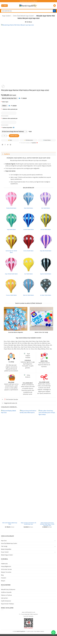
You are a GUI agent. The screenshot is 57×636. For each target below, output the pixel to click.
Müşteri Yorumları (6, 572)
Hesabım (3, 578)
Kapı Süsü (4, 540)
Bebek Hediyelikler (6, 549)
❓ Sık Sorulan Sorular (11, 399)
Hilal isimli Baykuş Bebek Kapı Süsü (9, 523)
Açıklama (7, 154)
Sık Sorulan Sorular (6, 569)
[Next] (56, 470)
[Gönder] (54, 10)
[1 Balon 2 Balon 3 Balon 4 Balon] (5, 105)
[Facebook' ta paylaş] (5, 144)
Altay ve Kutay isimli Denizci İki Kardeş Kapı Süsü (28, 523)
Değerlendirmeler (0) (10, 403)
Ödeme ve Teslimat (6, 595)
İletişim (3, 581)
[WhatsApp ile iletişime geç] (53, 632)
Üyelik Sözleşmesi (6, 601)
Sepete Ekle (14, 136)
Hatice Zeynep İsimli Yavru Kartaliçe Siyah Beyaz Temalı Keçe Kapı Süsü (47, 524)
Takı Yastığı (4, 546)
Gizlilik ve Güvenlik (6, 592)
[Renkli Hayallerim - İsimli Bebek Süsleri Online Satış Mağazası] (28, 6)
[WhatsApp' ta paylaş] (2, 144)
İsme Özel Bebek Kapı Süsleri (23, 16)
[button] (4, 5)
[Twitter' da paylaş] (8, 144)
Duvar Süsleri (5, 552)
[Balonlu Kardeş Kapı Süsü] (10, 98)
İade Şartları (4, 598)
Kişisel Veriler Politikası (7, 604)
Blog (2, 575)
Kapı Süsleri (6, 16)
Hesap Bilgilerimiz (6, 566)
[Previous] (1, 470)
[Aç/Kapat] (2, 154)
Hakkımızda (4, 563)
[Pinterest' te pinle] (10, 144)
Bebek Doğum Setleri (7, 555)
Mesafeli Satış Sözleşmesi (8, 589)
